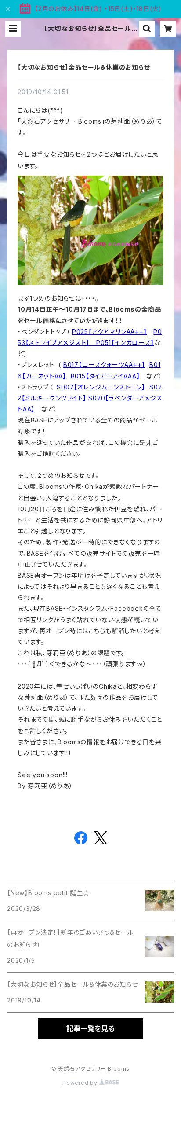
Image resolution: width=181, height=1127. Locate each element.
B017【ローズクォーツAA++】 (104, 364)
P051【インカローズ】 (125, 342)
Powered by (80, 1082)
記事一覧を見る (90, 1028)
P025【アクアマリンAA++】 (109, 331)
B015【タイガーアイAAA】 (105, 376)
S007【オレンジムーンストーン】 (101, 387)
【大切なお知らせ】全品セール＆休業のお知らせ (84, 67)
